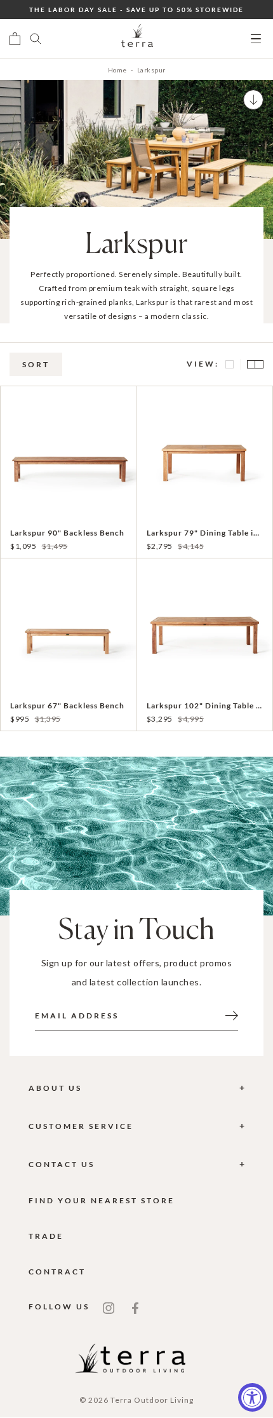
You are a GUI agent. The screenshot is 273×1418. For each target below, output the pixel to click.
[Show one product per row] (230, 364)
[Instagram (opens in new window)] (108, 1306)
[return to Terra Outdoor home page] (137, 39)
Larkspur (151, 70)
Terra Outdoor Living (152, 1400)
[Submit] (232, 1014)
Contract (57, 1271)
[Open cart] (15, 38)
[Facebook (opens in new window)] (135, 1306)
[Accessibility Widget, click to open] (252, 1397)
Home (117, 70)
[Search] (35, 38)
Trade (46, 1236)
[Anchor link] (253, 100)
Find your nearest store (102, 1200)
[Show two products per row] (252, 364)
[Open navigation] (255, 39)
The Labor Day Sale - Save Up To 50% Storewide (136, 9)
